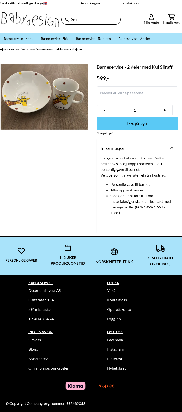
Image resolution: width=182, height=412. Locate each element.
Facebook (115, 339)
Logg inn (114, 319)
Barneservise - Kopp (18, 38)
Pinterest (114, 358)
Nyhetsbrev (38, 358)
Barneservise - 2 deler (134, 38)
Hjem (3, 49)
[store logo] (29, 19)
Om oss (34, 339)
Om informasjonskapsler (48, 368)
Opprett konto (119, 309)
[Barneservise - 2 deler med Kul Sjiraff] (44, 97)
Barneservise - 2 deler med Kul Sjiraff (59, 49)
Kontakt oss (131, 3)
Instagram (115, 349)
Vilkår (112, 290)
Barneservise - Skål (54, 38)
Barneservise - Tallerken (93, 38)
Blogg (33, 349)
